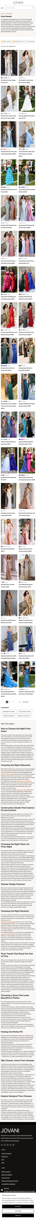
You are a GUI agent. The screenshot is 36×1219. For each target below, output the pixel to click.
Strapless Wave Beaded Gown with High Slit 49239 (9, 226)
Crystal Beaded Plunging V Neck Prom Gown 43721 (26, 586)
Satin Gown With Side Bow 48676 (8, 550)
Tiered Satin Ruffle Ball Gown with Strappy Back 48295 (8, 298)
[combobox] (19, 8)
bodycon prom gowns (25, 781)
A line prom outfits (22, 790)
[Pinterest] (8, 1145)
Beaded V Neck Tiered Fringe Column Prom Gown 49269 (8, 117)
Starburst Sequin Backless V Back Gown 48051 (8, 443)
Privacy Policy (6, 1178)
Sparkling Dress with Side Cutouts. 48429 (7, 586)
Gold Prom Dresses (7, 41)
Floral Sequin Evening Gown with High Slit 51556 (8, 514)
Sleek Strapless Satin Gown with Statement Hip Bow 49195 (27, 479)
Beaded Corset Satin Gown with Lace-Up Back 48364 (26, 621)
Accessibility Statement (8, 1184)
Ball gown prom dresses (7, 774)
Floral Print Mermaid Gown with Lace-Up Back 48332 (27, 514)
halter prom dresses (6, 934)
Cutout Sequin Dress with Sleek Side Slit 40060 (27, 191)
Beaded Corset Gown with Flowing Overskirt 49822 (25, 550)
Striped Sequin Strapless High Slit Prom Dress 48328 (26, 226)
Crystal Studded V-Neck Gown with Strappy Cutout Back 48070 (27, 154)
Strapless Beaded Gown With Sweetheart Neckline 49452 (8, 657)
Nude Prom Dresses (31, 41)
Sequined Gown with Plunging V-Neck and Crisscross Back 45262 (8, 406)
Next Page (25, 702)
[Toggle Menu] (2, 8)
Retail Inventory (6, 1171)
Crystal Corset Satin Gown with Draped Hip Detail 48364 (9, 333)
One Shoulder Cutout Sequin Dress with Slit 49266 (26, 81)
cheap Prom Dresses (8, 715)
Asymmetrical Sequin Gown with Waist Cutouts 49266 (8, 262)
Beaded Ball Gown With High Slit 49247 (8, 479)
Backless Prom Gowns (9, 711)
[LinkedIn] (11, 1145)
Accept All (18, 1206)
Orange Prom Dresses (19, 41)
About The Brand (6, 1153)
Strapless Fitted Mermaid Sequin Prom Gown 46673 (25, 298)
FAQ (3, 1159)
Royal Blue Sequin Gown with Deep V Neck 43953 (26, 657)
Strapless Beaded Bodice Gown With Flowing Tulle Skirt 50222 (8, 694)
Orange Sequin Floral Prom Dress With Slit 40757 (25, 369)
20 (20, 702)
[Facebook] (5, 1145)
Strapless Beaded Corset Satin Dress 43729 (27, 117)
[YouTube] (2, 1145)
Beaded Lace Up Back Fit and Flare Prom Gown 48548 (26, 333)
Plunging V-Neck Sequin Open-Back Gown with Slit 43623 (27, 693)
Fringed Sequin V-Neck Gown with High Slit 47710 (26, 262)
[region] (18, 1206)
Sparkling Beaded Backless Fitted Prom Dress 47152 (26, 443)
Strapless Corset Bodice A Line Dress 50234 (9, 191)
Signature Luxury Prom (24, 715)
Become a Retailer (7, 1175)
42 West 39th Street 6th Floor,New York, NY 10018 (19, 1191)
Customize (18, 1211)
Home (2, 13)
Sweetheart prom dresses (8, 922)
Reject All (18, 1215)
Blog (3, 1162)
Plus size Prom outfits (25, 711)
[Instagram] (14, 1145)
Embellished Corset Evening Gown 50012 (8, 81)
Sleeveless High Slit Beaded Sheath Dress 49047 (8, 621)
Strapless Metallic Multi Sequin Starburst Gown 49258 (27, 405)
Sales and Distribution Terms (10, 1181)
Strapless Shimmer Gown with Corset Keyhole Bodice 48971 (9, 153)
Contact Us (5, 1156)
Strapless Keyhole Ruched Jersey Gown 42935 (7, 369)
